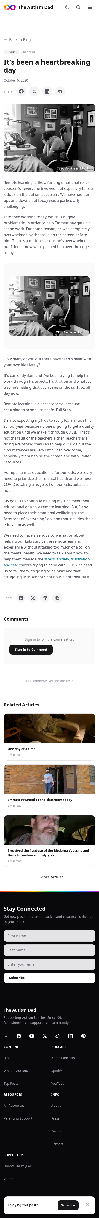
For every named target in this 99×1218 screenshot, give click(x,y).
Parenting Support (18, 1118)
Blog (7, 1058)
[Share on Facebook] (21, 91)
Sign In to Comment (31, 649)
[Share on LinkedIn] (47, 91)
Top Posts (11, 1083)
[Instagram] (9, 1036)
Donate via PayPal (17, 1166)
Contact (57, 1144)
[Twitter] (47, 1036)
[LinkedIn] (73, 1036)
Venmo (9, 1179)
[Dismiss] (87, 1204)
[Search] (79, 7)
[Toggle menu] (90, 7)
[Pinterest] (86, 1036)
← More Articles (50, 876)
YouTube (57, 1083)
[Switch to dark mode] (68, 7)
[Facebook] (22, 1036)
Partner (57, 1131)
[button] (49, 138)
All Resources (14, 1105)
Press (55, 1118)
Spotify (56, 1070)
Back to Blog (20, 39)
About (56, 1105)
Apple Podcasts (63, 1058)
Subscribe (17, 977)
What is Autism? (16, 1070)
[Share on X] (34, 91)
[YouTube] (34, 1036)
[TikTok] (60, 1036)
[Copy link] (60, 91)
